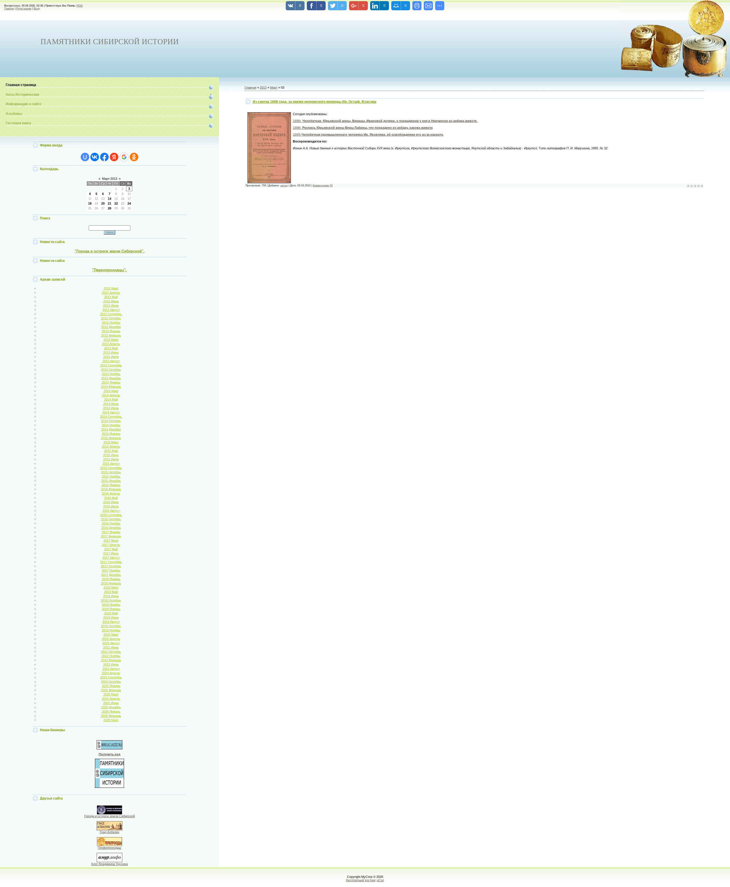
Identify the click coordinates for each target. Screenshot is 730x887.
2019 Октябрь (111, 626)
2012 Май (111, 297)
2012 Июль (111, 305)
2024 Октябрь (111, 681)
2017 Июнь (111, 553)
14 (109, 198)
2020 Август (111, 643)
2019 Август (111, 621)
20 (103, 203)
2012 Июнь (111, 301)
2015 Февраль (111, 438)
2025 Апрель (111, 698)
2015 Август (111, 463)
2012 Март (111, 288)
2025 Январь (111, 686)
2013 (263, 87)
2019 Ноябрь (111, 630)
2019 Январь (111, 609)
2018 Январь (111, 579)
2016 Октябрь (111, 519)
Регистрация (23, 8)
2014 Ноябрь (111, 425)
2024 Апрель (111, 673)
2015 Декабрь (111, 480)
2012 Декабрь (111, 327)
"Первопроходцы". (109, 270)
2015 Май (111, 450)
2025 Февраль (111, 690)
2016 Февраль (111, 489)
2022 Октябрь (111, 651)
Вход (37, 8)
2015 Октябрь (111, 472)
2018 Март (111, 587)
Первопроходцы (109, 847)
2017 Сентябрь (111, 562)
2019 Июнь (111, 617)
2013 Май (111, 348)
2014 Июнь (111, 403)
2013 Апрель (111, 344)
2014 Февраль (111, 386)
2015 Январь (111, 433)
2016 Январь (111, 485)
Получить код (109, 754)
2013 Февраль (111, 335)
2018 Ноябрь (111, 604)
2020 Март (111, 634)
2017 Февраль (111, 536)
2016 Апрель (111, 493)
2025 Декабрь (111, 707)
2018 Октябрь (111, 600)
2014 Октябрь (111, 421)
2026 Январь (111, 711)
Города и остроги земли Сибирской (109, 816)
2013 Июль (111, 356)
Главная (9, 8)
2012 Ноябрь (111, 322)
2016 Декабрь (111, 527)
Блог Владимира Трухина (109, 864)
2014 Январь (111, 382)
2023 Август (111, 668)
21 (109, 203)
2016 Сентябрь (111, 515)
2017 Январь (111, 532)
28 (109, 208)
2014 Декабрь (111, 429)
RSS (80, 5)
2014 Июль (111, 408)
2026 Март (111, 720)
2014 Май (111, 399)
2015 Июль (111, 459)
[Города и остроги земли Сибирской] (109, 813)
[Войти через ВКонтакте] (94, 157)
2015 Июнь (111, 455)
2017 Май (111, 549)
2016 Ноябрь (111, 523)
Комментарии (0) (323, 185)
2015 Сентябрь (111, 468)
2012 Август (111, 309)
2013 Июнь (111, 352)
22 (116, 203)
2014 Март (111, 391)
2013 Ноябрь (111, 374)
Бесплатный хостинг (361, 880)
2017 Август (111, 557)
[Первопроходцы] (109, 845)
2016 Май (111, 497)
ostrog (284, 185)
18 (90, 203)
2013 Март (111, 339)
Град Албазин (109, 832)
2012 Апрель (111, 292)
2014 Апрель (111, 395)
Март (273, 87)
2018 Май (111, 592)
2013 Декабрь (111, 378)
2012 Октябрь (111, 318)
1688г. (385, 121)
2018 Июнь (111, 596)
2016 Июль (111, 506)
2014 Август (111, 412)
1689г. (368, 134)
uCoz (380, 880)
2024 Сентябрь (111, 677)
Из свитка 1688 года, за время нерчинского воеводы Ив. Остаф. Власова (314, 102)
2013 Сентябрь (111, 365)
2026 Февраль (111, 715)
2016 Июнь (111, 502)
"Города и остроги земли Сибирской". (110, 251)
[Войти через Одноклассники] (134, 157)
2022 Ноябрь (111, 656)
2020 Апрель (111, 639)
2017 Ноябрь (111, 570)
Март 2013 (109, 178)
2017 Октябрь (111, 566)
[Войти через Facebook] (104, 157)
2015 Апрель (111, 446)
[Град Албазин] (109, 829)
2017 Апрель (111, 545)
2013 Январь (111, 331)
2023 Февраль (111, 660)
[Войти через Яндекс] (114, 157)
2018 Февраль (111, 583)
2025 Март (111, 694)
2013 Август (111, 361)
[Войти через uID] (85, 157)
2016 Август (111, 510)
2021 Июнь (111, 647)
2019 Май (111, 613)
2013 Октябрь (111, 369)
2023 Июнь (111, 664)
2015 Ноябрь (111, 476)
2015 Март (111, 442)
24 (129, 203)
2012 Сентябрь (111, 314)
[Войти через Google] (124, 157)
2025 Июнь (111, 703)
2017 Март (111, 540)
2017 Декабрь (111, 574)
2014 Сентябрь (111, 416)
